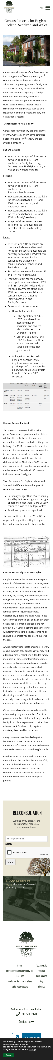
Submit (10, 862)
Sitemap (41, 986)
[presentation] (27, 853)
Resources (19, 976)
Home (19, 965)
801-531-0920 (26, 1012)
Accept (8, 1055)
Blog (41, 981)
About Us (41, 970)
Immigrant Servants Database (20, 981)
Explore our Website (19, 986)
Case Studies (41, 976)
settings (32, 1049)
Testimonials (41, 965)
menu (42, 7)
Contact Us (25, 1021)
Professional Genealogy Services (19, 970)
